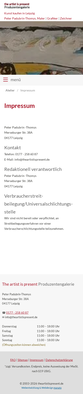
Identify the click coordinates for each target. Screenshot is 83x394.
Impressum (36, 360)
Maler (41, 18)
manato (58, 387)
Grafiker (52, 18)
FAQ (13, 360)
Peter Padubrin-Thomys (20, 18)
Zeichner (66, 18)
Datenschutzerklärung (59, 360)
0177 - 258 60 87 (17, 312)
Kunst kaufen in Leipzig (19, 13)
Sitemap (23, 360)
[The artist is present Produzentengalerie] (17, 8)
